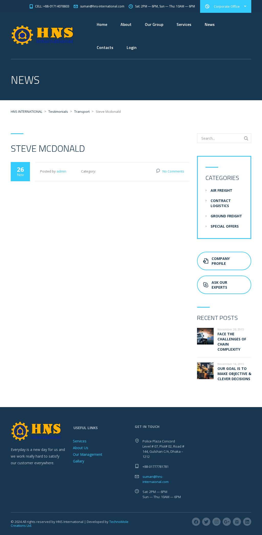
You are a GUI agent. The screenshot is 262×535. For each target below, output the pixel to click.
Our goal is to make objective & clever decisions (234, 373)
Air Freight (221, 190)
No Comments (173, 171)
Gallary (78, 461)
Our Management (87, 454)
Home (102, 24)
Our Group (154, 24)
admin (61, 171)
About (126, 24)
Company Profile (221, 261)
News (210, 24)
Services (184, 24)
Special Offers (225, 226)
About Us (80, 447)
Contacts (105, 47)
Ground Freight (226, 216)
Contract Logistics (221, 203)
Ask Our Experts (219, 285)
